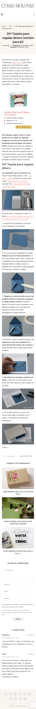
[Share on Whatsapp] (26, 456)
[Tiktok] (20, 698)
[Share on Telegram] (28, 456)
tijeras (10, 181)
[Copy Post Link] (31, 456)
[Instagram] (15, 693)
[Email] (29, 693)
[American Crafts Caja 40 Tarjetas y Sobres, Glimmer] (18, 99)
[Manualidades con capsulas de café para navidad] (18, 508)
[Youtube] (24, 693)
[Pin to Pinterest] (24, 456)
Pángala (6, 635)
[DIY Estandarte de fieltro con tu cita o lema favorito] (18, 537)
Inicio (3, 26)
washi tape (11, 187)
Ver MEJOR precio (25, 127)
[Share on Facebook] (20, 456)
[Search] (34, 14)
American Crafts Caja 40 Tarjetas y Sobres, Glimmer (17, 113)
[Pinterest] (20, 693)
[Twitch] (15, 698)
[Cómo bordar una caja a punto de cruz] (18, 478)
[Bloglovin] (11, 698)
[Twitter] (10, 693)
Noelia (7, 45)
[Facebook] (5, 693)
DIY (11, 26)
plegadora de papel (20, 181)
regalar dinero (17, 62)
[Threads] (25, 698)
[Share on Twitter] (22, 456)
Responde (31, 635)
